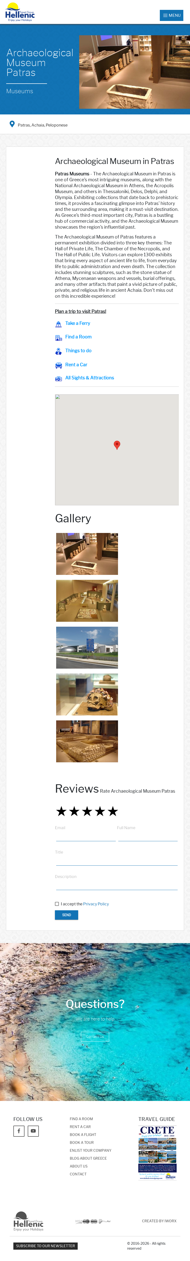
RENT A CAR (80, 1127)
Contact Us (95, 1037)
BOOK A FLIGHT (83, 1135)
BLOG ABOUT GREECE (88, 1158)
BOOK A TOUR (82, 1143)
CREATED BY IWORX (159, 1221)
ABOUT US (79, 1166)
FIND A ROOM (81, 1119)
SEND (66, 915)
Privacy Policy (96, 904)
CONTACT (78, 1174)
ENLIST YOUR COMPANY (90, 1151)
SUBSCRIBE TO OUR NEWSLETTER (45, 1246)
